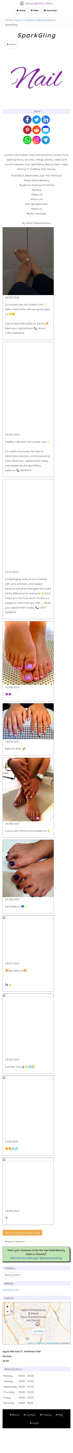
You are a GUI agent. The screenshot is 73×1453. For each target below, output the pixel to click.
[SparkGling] (37, 1324)
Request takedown (15, 1241)
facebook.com (11, 1289)
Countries (51, 10)
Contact (30, 1414)
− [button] (7, 1312)
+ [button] (7, 1307)
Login (35, 1423)
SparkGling (38, 1331)
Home (22, 10)
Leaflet (30, 1342)
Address (12, 44)
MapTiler (40, 1342)
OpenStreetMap (52, 1342)
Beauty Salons (45, 20)
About (15, 1414)
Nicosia (30, 20)
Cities (35, 10)
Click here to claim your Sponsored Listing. (36, 1258)
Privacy (46, 1414)
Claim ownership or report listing (22, 1232)
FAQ (60, 1414)
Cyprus (19, 20)
